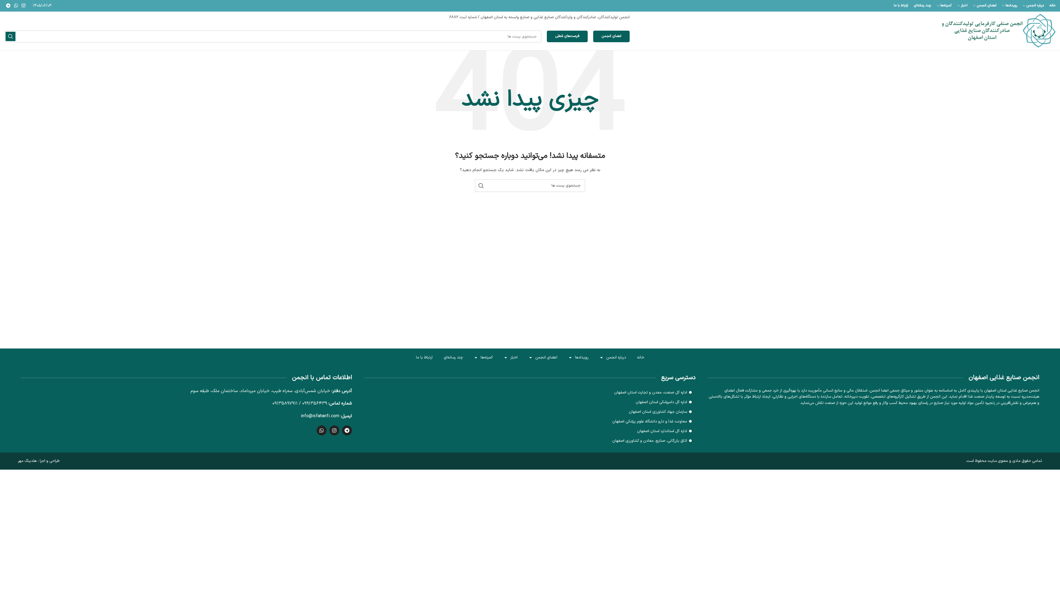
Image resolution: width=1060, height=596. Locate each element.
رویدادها (582, 357)
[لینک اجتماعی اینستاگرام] (23, 5)
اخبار (514, 357)
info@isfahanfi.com (320, 416)
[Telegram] (347, 430)
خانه (640, 357)
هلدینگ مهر (27, 461)
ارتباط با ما (424, 357)
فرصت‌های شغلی (567, 36)
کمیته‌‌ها (487, 357)
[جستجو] (10, 36)
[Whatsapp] (322, 430)
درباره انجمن (616, 357)
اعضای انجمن (611, 36)
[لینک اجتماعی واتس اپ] (16, 5)
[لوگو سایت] (999, 31)
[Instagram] (334, 430)
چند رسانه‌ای (453, 357)
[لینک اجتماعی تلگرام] (8, 5)
